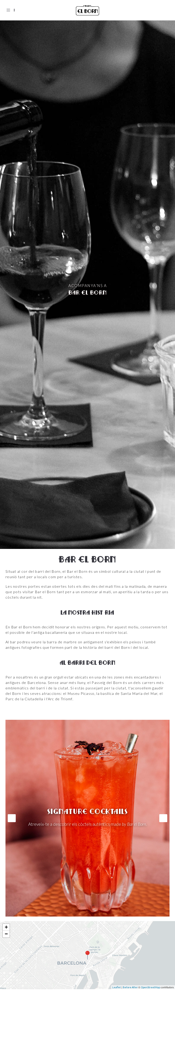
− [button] (6, 934)
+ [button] (6, 927)
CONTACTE (21, 1039)
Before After (130, 987)
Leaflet (116, 987)
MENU (16, 1031)
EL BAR (17, 1023)
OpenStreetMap (150, 987)
